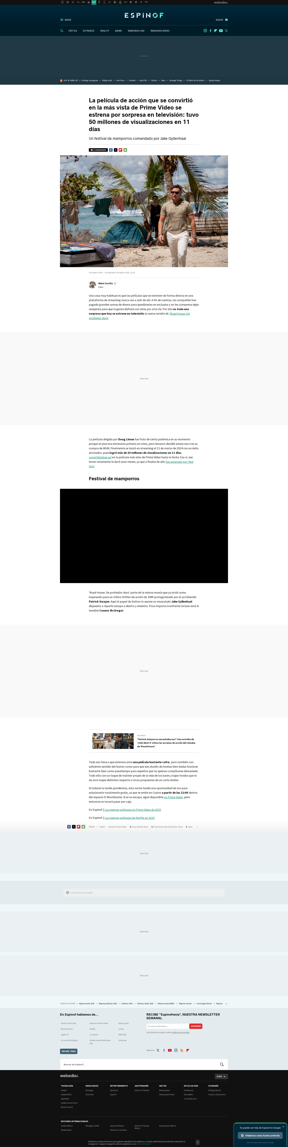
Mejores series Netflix (166, 1003)
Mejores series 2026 (87, 1003)
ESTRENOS (88, 30)
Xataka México (67, 1126)
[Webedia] (69, 1075)
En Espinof (141, 736)
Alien (163, 80)
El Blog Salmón (214, 1090)
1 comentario (99, 150)
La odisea (94, 1034)
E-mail (125, 150)
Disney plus (123, 1023)
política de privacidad (180, 1032)
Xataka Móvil (66, 1094)
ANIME (118, 30)
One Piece (120, 80)
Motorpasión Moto (167, 1094)
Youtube (221, 30)
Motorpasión (164, 1090)
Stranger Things (176, 80)
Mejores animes (185, 1003)
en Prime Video (173, 797)
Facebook (210, 30)
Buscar (222, 1064)
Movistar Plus (67, 1029)
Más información (144, 1144)
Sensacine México (117, 1126)
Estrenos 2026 (127, 1003)
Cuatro (102, 826)
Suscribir (196, 1026)
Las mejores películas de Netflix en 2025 (129, 818)
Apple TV (65, 1034)
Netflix (92, 1029)
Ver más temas (69, 1051)
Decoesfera (188, 1094)
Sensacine (114, 1090)
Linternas (122, 1040)
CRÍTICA (72, 30)
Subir (219, 1076)
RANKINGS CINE (136, 30)
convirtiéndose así (100, 457)
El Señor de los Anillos (195, 80)
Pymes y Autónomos (216, 1094)
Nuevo (219, 19)
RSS (181, 1049)
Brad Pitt (143, 80)
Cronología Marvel (204, 1003)
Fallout (154, 80)
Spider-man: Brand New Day (100, 1042)
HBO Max (122, 1034)
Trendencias (189, 1090)
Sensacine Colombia (118, 1130)
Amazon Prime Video (117, 826)
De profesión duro (140, 826)
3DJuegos (89, 1090)
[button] (107, 283)
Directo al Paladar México (142, 1127)
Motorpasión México (167, 1126)
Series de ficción (68, 1023)
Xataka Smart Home (69, 1103)
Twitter (226, 30)
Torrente (132, 80)
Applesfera (65, 1098)
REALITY (104, 30)
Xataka (64, 1090)
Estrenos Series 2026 (145, 1003)
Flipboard (216, 30)
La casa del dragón (69, 1040)
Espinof (144, 15)
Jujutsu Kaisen (214, 80)
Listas (121, 1029)
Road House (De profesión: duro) (168, 826)
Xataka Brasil (66, 1130)
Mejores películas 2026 (108, 1003)
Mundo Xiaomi (67, 1107)
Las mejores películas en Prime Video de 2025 (132, 809)
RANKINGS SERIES (160, 30)
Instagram (205, 30)
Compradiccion (190, 1098)
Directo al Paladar (142, 1090)
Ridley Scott (107, 80)
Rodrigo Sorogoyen (90, 80)
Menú (68, 19)
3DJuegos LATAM (92, 1126)
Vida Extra (90, 1094)
